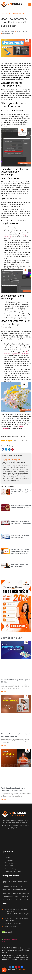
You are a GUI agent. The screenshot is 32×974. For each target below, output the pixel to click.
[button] (29, 4)
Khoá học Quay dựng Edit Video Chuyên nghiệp (15, 893)
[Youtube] (16, 967)
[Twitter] (13, 967)
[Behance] (22, 967)
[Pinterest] (19, 967)
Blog (10, 13)
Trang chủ (4, 13)
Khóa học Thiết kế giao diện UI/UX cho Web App (15, 900)
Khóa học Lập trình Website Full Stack (12, 886)
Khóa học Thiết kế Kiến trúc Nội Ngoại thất (14, 889)
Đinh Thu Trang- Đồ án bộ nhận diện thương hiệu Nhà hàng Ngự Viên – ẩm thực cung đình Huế (20, 551)
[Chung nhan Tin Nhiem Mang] (9, 941)
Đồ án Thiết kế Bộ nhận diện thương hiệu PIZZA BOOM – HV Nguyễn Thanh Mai (21, 491)
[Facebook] (10, 967)
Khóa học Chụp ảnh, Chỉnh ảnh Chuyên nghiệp (15, 896)
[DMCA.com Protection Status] (7, 933)
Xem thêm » (4, 691)
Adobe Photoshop (18, 13)
